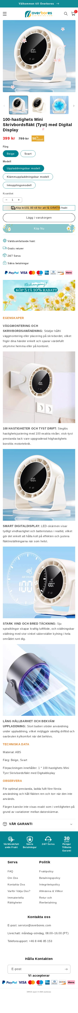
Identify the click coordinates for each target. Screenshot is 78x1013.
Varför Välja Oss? (19, 891)
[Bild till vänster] (4, 106)
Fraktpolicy (46, 871)
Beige (11, 153)
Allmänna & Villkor (51, 891)
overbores (47, 992)
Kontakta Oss (16, 884)
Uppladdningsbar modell (23, 168)
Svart (28, 153)
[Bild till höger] (74, 106)
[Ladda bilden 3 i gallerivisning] (59, 105)
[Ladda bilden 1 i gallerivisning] (18, 105)
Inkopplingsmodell (19, 185)
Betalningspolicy (49, 877)
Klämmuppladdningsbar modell (28, 176)
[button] (73, 13)
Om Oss (13, 877)
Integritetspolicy (49, 884)
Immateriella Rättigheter (16, 900)
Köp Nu (39, 228)
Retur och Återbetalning (48, 900)
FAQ (10, 871)
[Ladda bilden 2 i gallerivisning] (39, 105)
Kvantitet (8, 193)
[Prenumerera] (66, 969)
